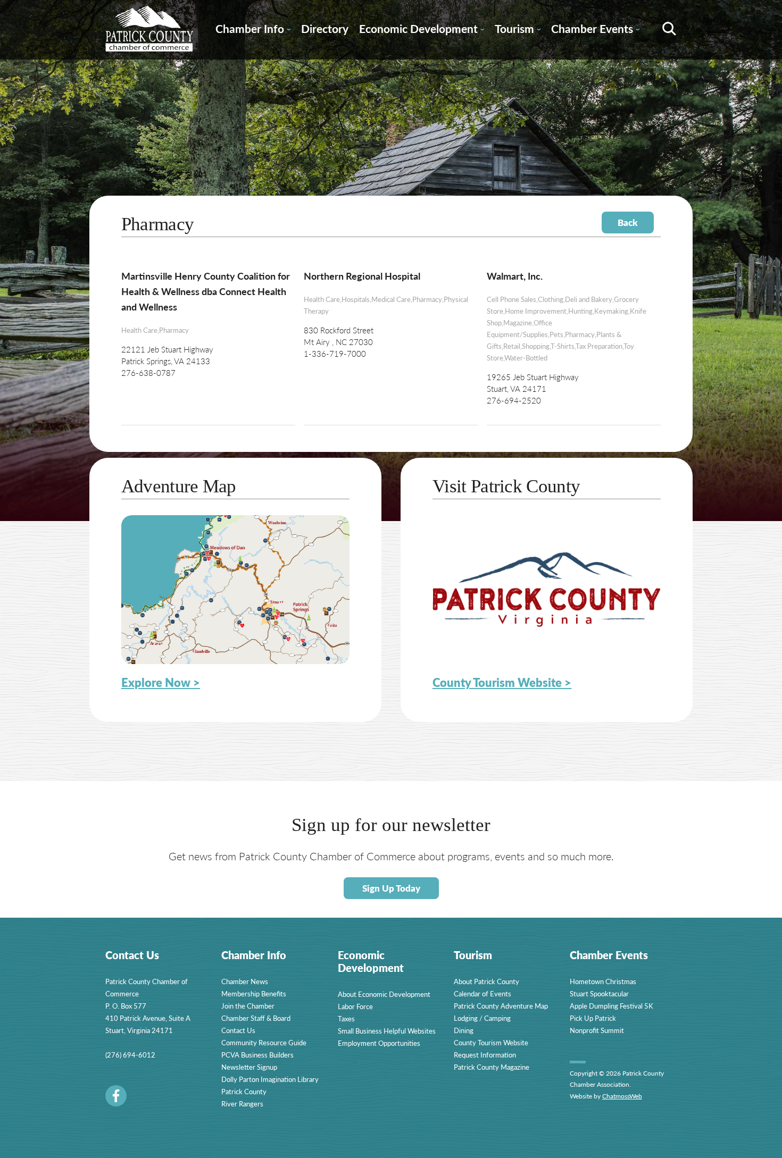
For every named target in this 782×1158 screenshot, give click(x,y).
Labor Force (355, 1006)
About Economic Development (384, 994)
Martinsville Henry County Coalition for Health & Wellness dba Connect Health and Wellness (205, 291)
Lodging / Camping (482, 1018)
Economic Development (421, 30)
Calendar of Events (482, 993)
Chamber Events (595, 30)
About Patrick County (486, 981)
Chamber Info (252, 30)
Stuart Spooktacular (599, 993)
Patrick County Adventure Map (501, 1006)
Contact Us (238, 1030)
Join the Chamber (247, 1006)
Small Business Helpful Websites (387, 1031)
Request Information (485, 1055)
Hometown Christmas (603, 981)
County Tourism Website (491, 1042)
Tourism (517, 30)
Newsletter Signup (249, 1067)
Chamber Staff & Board (255, 1018)
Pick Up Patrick (593, 1018)
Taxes (346, 1018)
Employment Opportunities (379, 1043)
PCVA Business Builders (257, 1055)
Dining (463, 1030)
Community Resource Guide (263, 1042)
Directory (324, 28)
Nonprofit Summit (597, 1030)
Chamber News (244, 981)
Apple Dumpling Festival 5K (611, 1006)
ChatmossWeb (622, 1096)
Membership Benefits (253, 993)
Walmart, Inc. (515, 275)
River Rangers (242, 1103)
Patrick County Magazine (491, 1067)
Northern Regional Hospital (362, 275)
